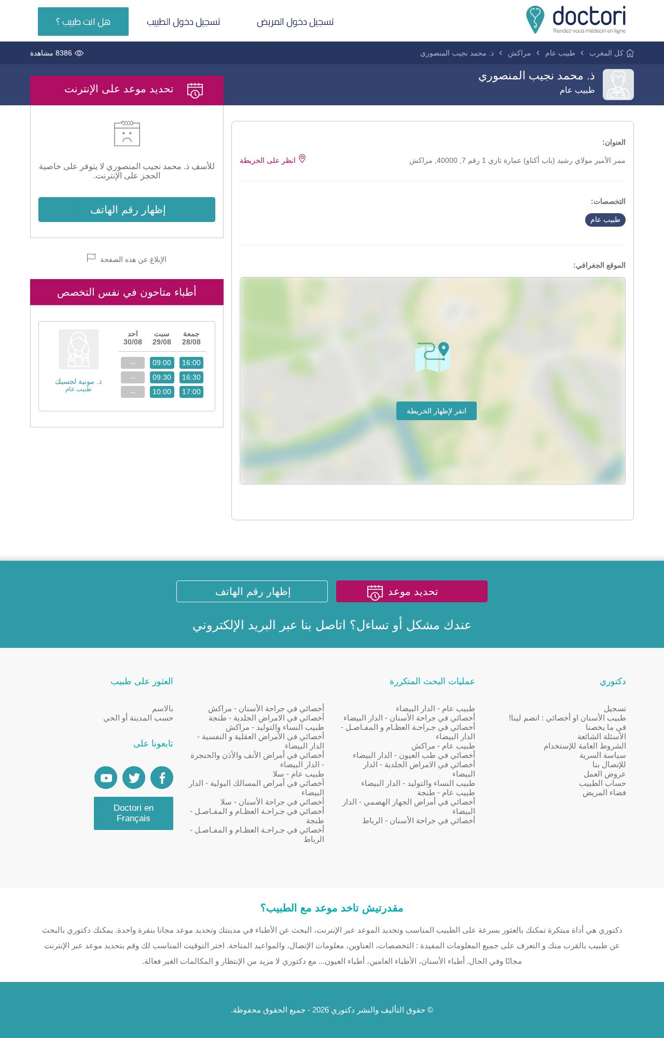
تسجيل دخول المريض (295, 21)
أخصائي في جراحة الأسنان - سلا (272, 801)
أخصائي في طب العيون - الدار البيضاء (414, 755)
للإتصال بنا (609, 764)
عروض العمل (605, 773)
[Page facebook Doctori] (161, 777)
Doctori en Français (134, 813)
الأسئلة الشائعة (601, 736)
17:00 (191, 391)
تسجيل (615, 708)
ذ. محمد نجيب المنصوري (457, 53)
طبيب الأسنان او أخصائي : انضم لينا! (567, 717)
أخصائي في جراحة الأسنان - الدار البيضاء (409, 717)
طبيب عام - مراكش (443, 745)
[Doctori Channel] (105, 777)
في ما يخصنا (606, 727)
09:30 (162, 377)
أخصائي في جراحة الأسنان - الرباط (418, 820)
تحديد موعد (413, 591)
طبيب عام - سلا (298, 773)
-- (132, 362)
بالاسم (162, 708)
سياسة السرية (602, 755)
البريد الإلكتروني (234, 625)
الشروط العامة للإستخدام (585, 745)
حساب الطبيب (602, 783)
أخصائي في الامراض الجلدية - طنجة (266, 717)
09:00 (162, 362)
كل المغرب (606, 53)
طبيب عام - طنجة (446, 792)
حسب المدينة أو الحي (138, 717)
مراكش (519, 53)
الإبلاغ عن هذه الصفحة (132, 259)
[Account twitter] (133, 777)
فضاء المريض (604, 792)
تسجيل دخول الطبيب (183, 21)
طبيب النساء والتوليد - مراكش (275, 727)
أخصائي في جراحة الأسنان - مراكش (266, 708)
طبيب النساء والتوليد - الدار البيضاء (418, 783)
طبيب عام (560, 53)
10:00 (162, 391)
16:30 (191, 377)
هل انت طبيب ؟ (83, 21)
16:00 (191, 362)
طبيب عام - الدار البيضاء (435, 708)
